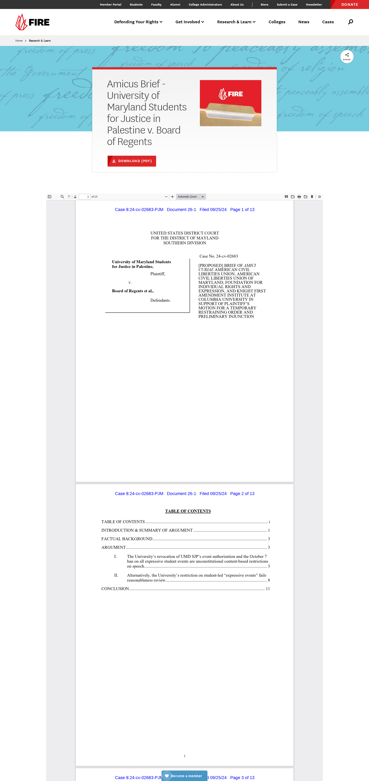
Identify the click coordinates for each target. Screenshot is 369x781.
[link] (33, 22)
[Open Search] (351, 22)
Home (19, 40)
